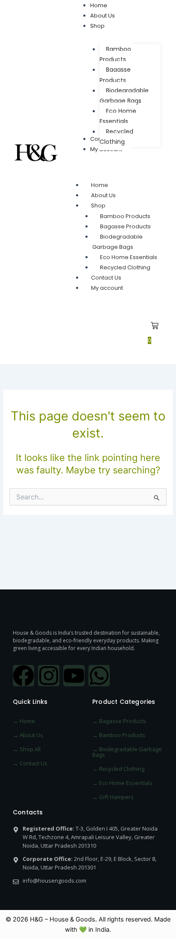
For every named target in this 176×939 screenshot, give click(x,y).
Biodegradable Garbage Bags (117, 242)
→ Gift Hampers (113, 797)
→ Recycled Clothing (118, 769)
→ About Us (28, 735)
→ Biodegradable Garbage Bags (127, 751)
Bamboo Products (125, 216)
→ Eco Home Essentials (122, 783)
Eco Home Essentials (128, 257)
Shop (98, 205)
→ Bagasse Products (119, 721)
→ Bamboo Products (118, 735)
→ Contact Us (30, 763)
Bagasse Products (125, 226)
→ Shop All (27, 749)
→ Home (24, 721)
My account (107, 288)
